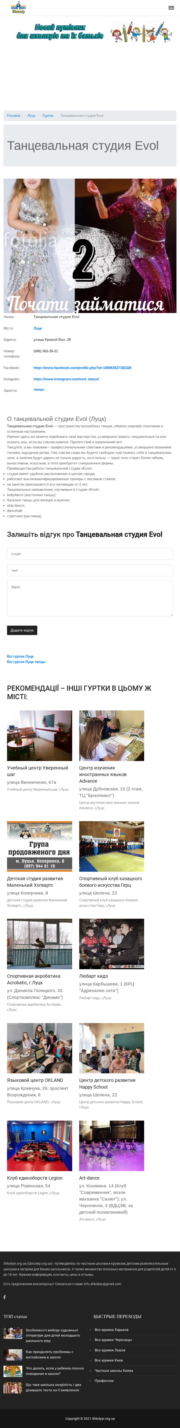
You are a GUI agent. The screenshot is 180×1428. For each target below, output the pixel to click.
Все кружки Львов (110, 1350)
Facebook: (12, 368)
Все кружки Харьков (112, 1330)
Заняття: (10, 390)
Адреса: (10, 339)
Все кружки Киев (109, 1360)
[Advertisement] (90, 77)
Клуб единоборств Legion (35, 1178)
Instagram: (12, 379)
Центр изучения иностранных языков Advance (103, 774)
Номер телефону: (12, 353)
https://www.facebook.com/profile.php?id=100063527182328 (82, 368)
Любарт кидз (93, 976)
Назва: (9, 317)
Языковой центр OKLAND (35, 1080)
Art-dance (89, 1178)
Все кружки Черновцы (113, 1340)
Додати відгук (22, 630)
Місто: (9, 328)
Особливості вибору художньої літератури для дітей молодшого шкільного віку (53, 1335)
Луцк (31, 116)
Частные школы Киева (114, 1371)
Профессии (104, 1381)
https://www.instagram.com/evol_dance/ (66, 379)
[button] (17, 246)
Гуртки (48, 116)
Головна (13, 116)
